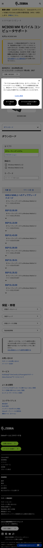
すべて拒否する (10, 103)
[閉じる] (39, 80)
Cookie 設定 (19, 96)
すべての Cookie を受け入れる (29, 103)
